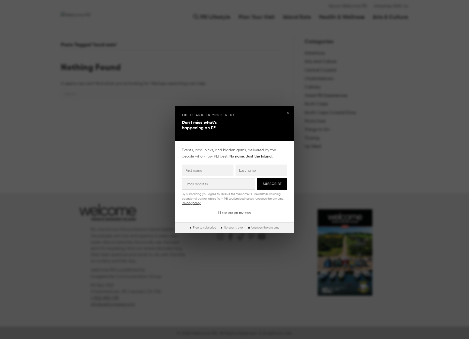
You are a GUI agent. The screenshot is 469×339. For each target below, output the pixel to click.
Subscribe (272, 184)
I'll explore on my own (234, 213)
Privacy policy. (191, 203)
